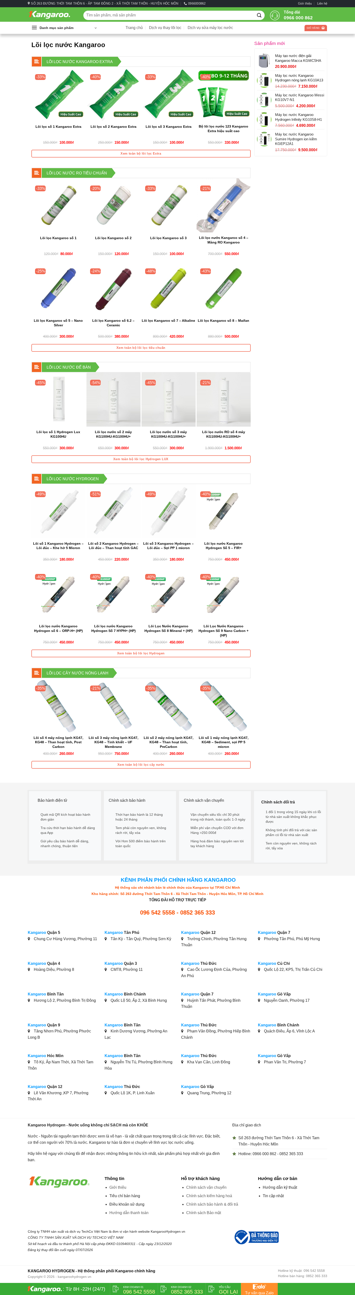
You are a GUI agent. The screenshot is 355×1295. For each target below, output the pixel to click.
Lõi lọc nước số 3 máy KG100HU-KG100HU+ (168, 434)
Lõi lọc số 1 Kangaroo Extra (58, 127)
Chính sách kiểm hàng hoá (209, 1196)
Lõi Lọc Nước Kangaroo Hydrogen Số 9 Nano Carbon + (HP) (223, 630)
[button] (64, 28)
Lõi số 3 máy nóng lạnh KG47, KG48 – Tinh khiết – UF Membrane (113, 742)
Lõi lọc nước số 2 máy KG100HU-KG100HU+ (113, 434)
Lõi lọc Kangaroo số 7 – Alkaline (168, 320)
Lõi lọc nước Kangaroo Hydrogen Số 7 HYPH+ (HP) (113, 628)
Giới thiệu (305, 3)
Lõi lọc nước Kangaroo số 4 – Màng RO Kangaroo (223, 240)
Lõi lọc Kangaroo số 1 (58, 238)
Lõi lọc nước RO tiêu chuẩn (77, 173)
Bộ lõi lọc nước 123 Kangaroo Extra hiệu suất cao (223, 128)
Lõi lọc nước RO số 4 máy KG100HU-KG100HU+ (223, 434)
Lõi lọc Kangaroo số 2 (113, 238)
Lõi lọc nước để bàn (69, 367)
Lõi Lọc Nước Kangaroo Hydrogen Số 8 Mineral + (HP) (168, 628)
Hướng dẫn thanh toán (129, 1213)
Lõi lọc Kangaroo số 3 (168, 238)
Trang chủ (134, 28)
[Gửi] (259, 15)
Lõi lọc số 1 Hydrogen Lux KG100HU (58, 434)
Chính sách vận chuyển (206, 1187)
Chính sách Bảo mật (203, 1213)
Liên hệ (322, 3)
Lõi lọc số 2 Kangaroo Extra (113, 127)
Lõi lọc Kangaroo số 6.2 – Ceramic (113, 323)
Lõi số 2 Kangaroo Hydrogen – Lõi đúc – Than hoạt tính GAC (113, 546)
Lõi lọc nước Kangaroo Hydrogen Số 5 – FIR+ (223, 546)
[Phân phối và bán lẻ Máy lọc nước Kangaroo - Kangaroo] (52, 14)
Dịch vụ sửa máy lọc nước (210, 28)
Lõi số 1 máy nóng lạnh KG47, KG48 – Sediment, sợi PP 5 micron (223, 742)
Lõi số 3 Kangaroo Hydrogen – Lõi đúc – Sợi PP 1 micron (168, 546)
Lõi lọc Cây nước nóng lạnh (77, 673)
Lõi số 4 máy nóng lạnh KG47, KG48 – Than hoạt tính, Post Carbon (58, 742)
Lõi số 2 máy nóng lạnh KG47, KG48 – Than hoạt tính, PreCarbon (168, 742)
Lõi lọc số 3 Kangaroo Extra (169, 127)
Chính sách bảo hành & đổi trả (212, 1204)
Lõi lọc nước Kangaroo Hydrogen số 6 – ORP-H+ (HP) (58, 628)
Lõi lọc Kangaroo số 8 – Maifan (223, 320)
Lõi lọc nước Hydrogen (73, 479)
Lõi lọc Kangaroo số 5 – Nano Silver (58, 323)
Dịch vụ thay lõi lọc (165, 28)
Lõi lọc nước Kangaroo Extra (80, 62)
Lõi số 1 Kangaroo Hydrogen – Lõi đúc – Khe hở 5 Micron (58, 546)
